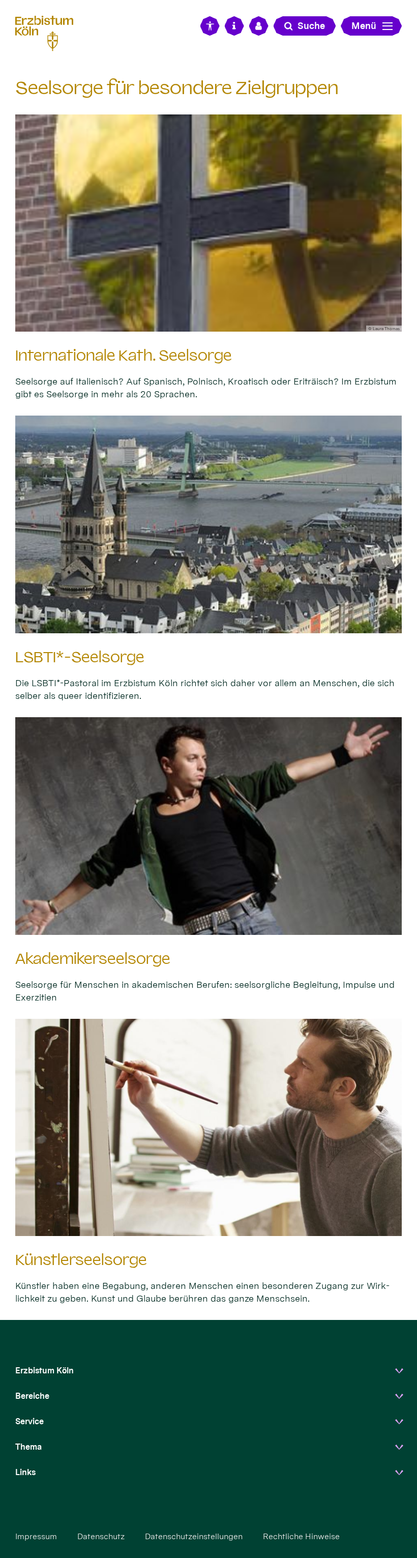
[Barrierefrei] (210, 26)
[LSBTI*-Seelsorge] (208, 524)
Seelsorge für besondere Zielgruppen (177, 87)
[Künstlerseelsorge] (208, 1127)
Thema (28, 1447)
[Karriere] (259, 26)
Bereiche (32, 1396)
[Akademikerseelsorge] (208, 826)
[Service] (234, 26)
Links (25, 1472)
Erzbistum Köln (44, 1370)
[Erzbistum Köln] (48, 31)
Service (29, 1421)
